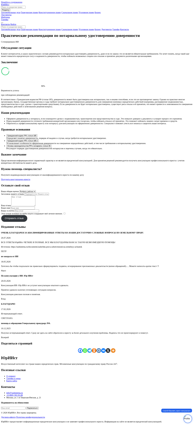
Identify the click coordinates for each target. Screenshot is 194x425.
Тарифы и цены (13, 378)
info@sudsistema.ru (14, 393)
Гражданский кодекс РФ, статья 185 (21, 136)
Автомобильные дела (10, 12)
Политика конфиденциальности (30, 417)
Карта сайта (11, 381)
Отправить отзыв (14, 218)
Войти (13, 24)
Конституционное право (50, 12)
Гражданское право (29, 12)
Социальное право (69, 12)
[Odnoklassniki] (94, 350)
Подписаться (32, 408)
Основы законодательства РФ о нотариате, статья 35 (28, 146)
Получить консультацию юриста (15, 179)
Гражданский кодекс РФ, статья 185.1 (22, 141)
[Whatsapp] (85, 350)
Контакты (5, 24)
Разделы (5, 10)
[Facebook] (80, 350)
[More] (113, 350)
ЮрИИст (5, 4)
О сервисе (10, 376)
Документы (106, 29)
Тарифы (4, 19)
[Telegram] (89, 350)
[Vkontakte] (103, 350)
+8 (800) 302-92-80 (14, 395)
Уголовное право (86, 12)
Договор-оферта (8, 417)
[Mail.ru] (98, 350)
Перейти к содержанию (11, 2)
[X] (108, 350)
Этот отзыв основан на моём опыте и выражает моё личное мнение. (32, 213)
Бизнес (98, 12)
